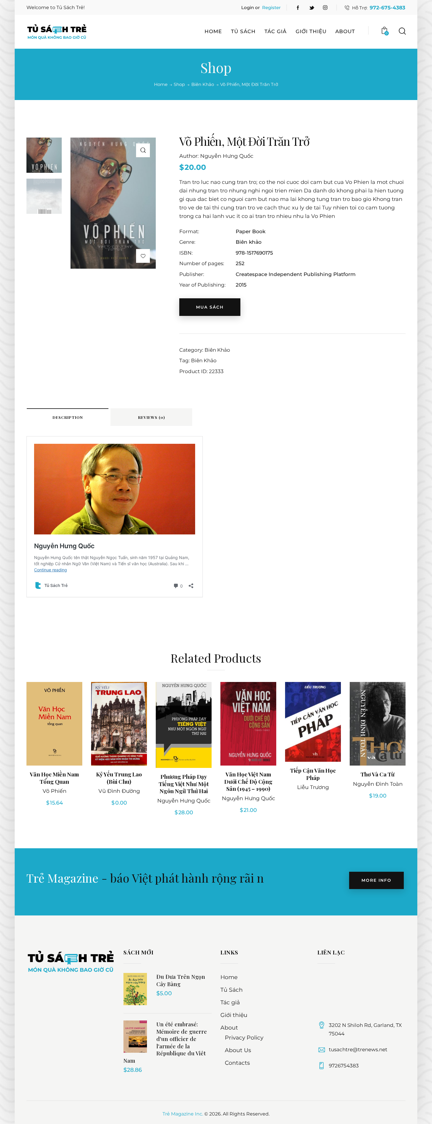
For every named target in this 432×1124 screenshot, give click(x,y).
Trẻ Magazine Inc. (183, 1114)
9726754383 (344, 1066)
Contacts (237, 1062)
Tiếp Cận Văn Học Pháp (313, 774)
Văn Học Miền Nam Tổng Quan (54, 778)
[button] (143, 150)
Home (161, 84)
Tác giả (230, 1002)
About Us (238, 1050)
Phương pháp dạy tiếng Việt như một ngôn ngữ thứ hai (183, 784)
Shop (179, 84)
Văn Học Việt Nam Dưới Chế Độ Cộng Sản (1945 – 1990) (248, 781)
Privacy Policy (244, 1037)
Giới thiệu (233, 1015)
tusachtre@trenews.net (358, 1049)
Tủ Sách (231, 989)
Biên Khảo (202, 84)
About (229, 1027)
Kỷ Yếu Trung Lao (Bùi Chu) (119, 778)
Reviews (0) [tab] (151, 417)
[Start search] (402, 31)
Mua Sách (210, 307)
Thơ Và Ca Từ (378, 774)
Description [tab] (68, 417)
